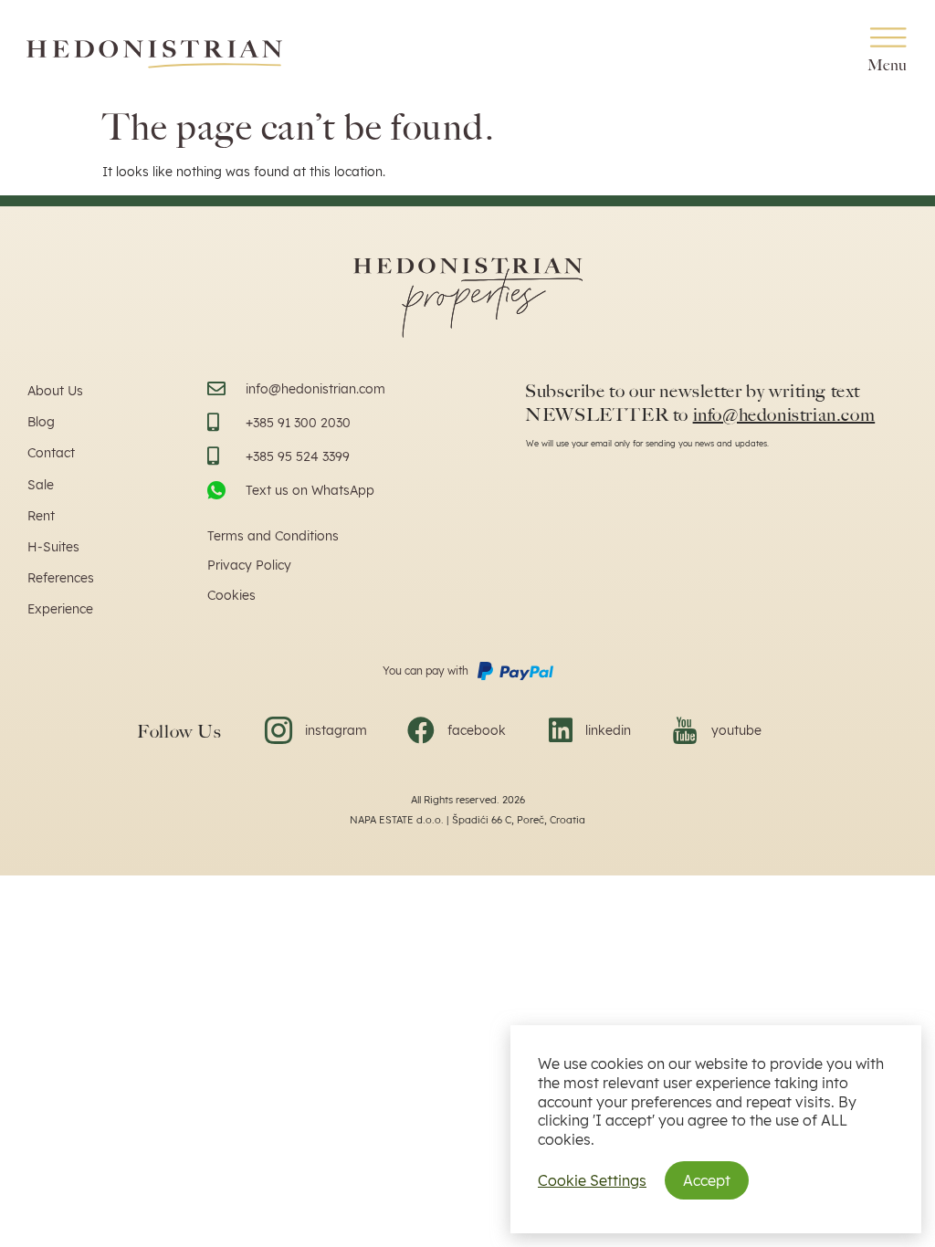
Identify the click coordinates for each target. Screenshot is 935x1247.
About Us (55, 390)
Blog (41, 422)
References (60, 578)
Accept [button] (706, 1180)
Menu (887, 65)
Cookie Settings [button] (592, 1180)
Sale (40, 485)
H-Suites (53, 547)
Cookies (231, 595)
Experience (60, 609)
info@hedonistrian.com (784, 414)
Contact (51, 453)
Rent (41, 516)
